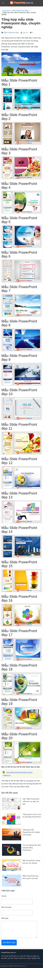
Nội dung (4, 918)
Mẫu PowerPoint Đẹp (11, 33)
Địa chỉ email (6, 907)
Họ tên (3, 896)
